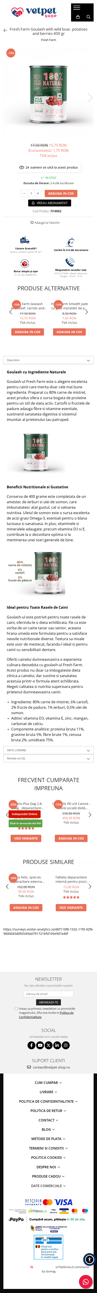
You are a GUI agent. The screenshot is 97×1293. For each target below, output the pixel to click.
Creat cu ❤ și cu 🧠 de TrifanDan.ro (31, 1267)
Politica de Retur (46, 1110)
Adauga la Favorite (47, 222)
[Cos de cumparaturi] (78, 16)
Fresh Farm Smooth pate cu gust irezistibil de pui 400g (69, 306)
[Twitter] (49, 1045)
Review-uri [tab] (16, 758)
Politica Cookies (47, 1157)
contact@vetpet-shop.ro (51, 1067)
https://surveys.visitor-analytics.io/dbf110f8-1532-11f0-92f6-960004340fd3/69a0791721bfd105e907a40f (48, 931)
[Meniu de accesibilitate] (89, 1259)
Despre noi (47, 1167)
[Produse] (77, 9)
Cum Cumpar (47, 1082)
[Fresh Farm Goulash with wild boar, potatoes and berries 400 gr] (48, 93)
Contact (47, 1120)
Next (90, 97)
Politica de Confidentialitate (47, 1101)
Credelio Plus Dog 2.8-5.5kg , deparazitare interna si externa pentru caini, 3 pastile (26, 806)
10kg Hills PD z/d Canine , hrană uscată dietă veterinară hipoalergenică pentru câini (71, 806)
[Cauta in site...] (88, 16)
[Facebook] (31, 1045)
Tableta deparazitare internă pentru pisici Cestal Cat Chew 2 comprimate (71, 879)
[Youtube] (40, 1045)
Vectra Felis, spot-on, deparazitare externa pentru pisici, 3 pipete (26, 879)
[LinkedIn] (57, 1045)
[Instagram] (66, 1045)
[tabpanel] (48, 93)
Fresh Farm (48, 40)
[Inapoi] (3, 30)
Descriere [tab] (13, 360)
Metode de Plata (46, 1138)
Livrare (47, 1092)
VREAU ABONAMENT (52, 203)
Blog (47, 1129)
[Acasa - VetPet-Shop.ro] (33, 12)
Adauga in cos (61, 193)
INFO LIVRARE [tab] (16, 750)
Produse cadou (47, 1176)
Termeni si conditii (47, 1148)
